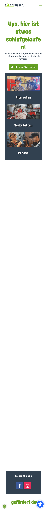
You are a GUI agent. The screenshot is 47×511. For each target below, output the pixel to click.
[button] (40, 6)
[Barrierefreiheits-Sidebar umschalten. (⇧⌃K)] (40, 504)
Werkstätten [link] (23, 125)
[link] (14, 4)
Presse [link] (23, 153)
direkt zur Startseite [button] (23, 67)
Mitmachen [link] (23, 97)
